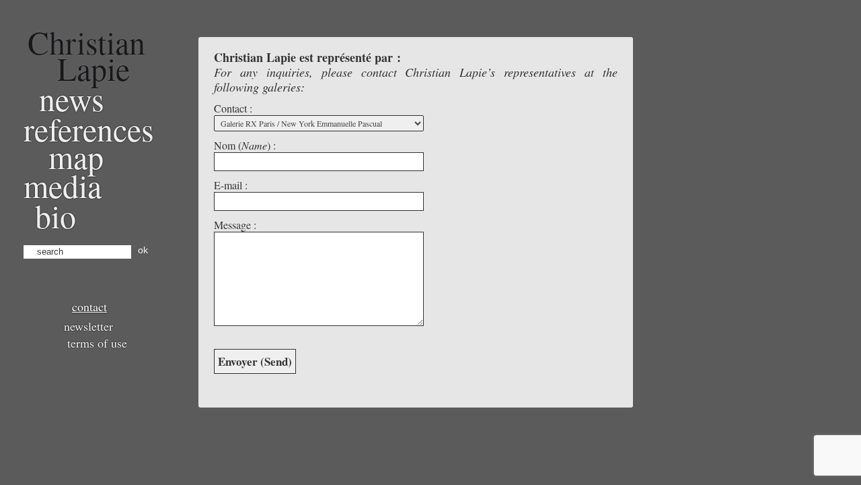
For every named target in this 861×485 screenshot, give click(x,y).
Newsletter (88, 326)
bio (55, 215)
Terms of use (97, 343)
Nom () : (245, 145)
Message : (235, 225)
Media (63, 185)
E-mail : (231, 185)
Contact (89, 306)
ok (143, 250)
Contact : (233, 108)
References (89, 128)
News (71, 98)
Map (76, 156)
